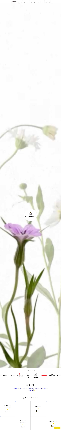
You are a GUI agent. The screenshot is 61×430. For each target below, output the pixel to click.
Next (50, 185)
